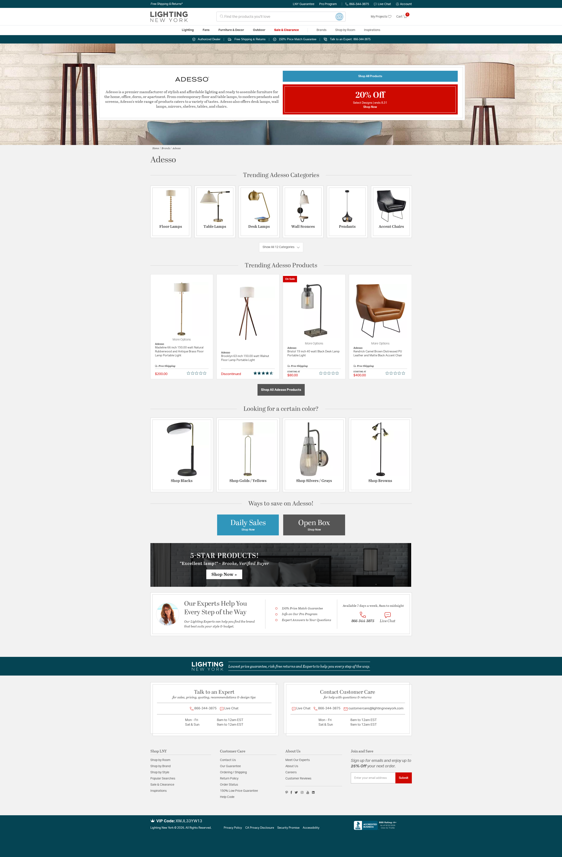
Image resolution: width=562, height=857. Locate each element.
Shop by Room (160, 760)
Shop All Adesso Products (281, 389)
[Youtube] (307, 792)
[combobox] (281, 17)
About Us (291, 766)
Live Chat (384, 4)
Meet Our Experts (297, 760)
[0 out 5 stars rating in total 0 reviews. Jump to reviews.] (198, 373)
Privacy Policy (233, 827)
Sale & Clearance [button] (286, 30)
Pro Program (328, 4)
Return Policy (229, 778)
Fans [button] (206, 30)
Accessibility (311, 827)
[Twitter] (296, 792)
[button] (404, 4)
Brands (166, 148)
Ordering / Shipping (233, 772)
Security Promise (288, 827)
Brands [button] (321, 30)
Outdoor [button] (259, 30)
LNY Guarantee (303, 4)
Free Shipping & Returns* (166, 3)
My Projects (379, 16)
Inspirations (158, 790)
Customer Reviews (298, 778)
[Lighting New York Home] (169, 17)
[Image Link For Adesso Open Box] (314, 524)
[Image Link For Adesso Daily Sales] (248, 524)
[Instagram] (302, 792)
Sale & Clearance (162, 784)
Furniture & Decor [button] (231, 30)
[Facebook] (291, 792)
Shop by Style (159, 772)
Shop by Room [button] (345, 30)
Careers (291, 772)
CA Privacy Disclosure (259, 827)
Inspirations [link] (372, 30)
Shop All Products (370, 76)
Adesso (177, 148)
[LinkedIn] (313, 792)
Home (155, 148)
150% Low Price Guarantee (239, 790)
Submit (403, 777)
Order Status (229, 784)
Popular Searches (162, 778)
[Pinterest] (286, 792)
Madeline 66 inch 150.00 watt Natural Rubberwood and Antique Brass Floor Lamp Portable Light (179, 351)
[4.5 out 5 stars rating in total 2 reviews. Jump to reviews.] (264, 373)
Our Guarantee (230, 766)
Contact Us (228, 760)
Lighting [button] (188, 30)
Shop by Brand (160, 766)
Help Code (227, 797)
